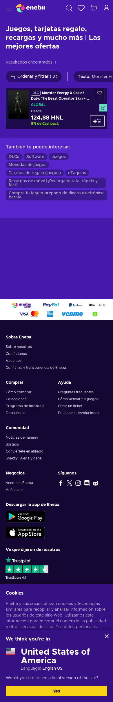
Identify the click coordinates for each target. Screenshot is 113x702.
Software (35, 157)
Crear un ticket (70, 406)
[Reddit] (96, 482)
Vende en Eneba (19, 483)
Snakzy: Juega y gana (24, 458)
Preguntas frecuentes (76, 392)
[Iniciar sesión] (106, 8)
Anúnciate (14, 489)
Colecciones (16, 399)
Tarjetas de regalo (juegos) (35, 173)
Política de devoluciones (78, 413)
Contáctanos (16, 353)
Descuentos (15, 413)
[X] (69, 482)
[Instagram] (78, 482)
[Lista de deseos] (81, 8)
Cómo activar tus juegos (78, 399)
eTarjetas (77, 173)
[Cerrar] (106, 636)
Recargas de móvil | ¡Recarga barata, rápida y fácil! (53, 183)
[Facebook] (61, 482)
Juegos (59, 157)
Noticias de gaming (22, 437)
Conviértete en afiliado (24, 451)
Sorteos (12, 444)
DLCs (14, 157)
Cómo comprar (19, 392)
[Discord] (87, 482)
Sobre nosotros (19, 347)
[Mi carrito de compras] (94, 8)
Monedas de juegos (27, 165)
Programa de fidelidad (25, 406)
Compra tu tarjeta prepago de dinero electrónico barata (56, 195)
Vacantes (13, 360)
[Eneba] (30, 7)
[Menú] (8, 8)
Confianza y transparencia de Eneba (36, 367)
